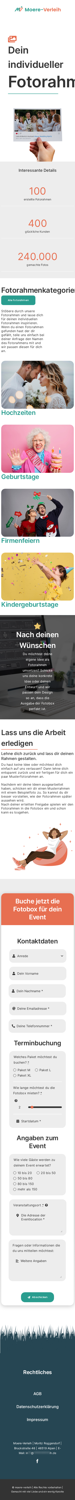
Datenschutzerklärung (37, 1406)
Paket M (24, 1070)
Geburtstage (20, 477)
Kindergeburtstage (29, 604)
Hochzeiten (18, 412)
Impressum (37, 1419)
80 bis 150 (26, 1184)
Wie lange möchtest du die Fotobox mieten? (34, 1090)
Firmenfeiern (20, 540)
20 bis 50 (48, 1173)
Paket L (45, 1070)
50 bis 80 (25, 1178)
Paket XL (24, 1075)
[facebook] (37, 1461)
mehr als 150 (27, 1189)
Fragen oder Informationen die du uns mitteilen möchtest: (36, 1248)
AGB (37, 1393)
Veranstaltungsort (28, 1205)
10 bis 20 (25, 1173)
